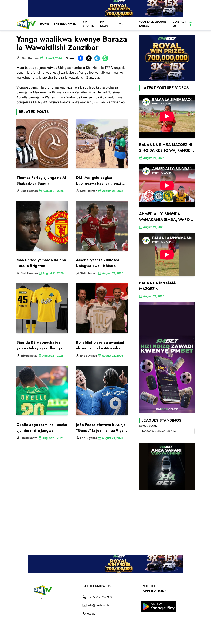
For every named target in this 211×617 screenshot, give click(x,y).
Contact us (179, 24)
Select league (148, 425)
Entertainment (66, 24)
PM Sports (88, 24)
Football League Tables (152, 24)
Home (44, 24)
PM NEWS (104, 24)
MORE (123, 24)
